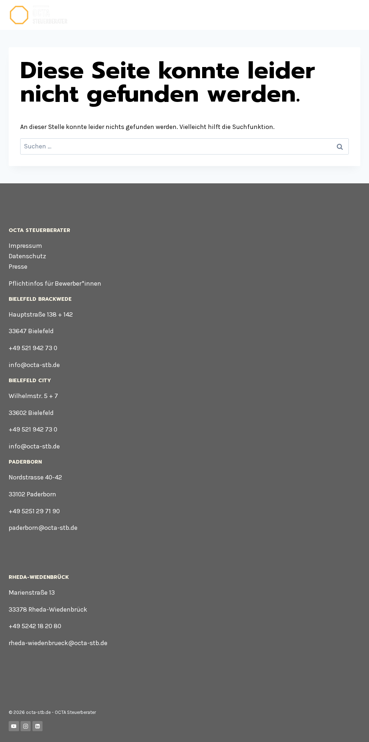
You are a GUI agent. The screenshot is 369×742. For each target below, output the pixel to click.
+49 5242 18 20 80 (35, 626)
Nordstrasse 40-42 (35, 477)
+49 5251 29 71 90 (34, 511)
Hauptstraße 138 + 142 (41, 314)
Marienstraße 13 (32, 592)
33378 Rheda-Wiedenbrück (48, 609)
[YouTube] (14, 726)
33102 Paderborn (32, 494)
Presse (18, 267)
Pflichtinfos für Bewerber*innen (55, 283)
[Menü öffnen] (353, 15)
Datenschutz (27, 256)
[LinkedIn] (37, 726)
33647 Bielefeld (31, 331)
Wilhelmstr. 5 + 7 (33, 396)
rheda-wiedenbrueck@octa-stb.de (58, 643)
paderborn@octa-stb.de (43, 528)
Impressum (25, 246)
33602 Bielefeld (31, 413)
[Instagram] (26, 726)
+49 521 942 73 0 (33, 348)
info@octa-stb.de (34, 365)
